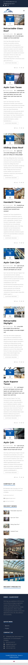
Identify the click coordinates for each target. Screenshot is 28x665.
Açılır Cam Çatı (12, 262)
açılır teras (13, 395)
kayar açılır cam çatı (17, 449)
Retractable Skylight (10, 322)
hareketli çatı (19, 207)
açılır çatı (18, 447)
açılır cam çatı (20, 265)
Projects (7, 628)
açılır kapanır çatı (12, 269)
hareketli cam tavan (11, 207)
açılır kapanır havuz (15, 391)
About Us (7, 625)
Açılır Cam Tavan (13, 87)
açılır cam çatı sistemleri (10, 267)
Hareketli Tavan (12, 202)
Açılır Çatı (9, 442)
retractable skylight (9, 330)
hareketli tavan (7, 209)
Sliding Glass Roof (13, 147)
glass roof (19, 34)
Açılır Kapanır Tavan (11, 382)
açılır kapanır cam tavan (13, 94)
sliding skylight (19, 154)
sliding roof (12, 154)
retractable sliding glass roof (11, 152)
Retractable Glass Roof (13, 29)
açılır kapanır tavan (16, 393)
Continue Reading (11, 62)
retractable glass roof (9, 36)
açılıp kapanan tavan (14, 92)
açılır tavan (13, 96)
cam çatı (19, 269)
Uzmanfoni (16, 657)
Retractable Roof (14, 38)
